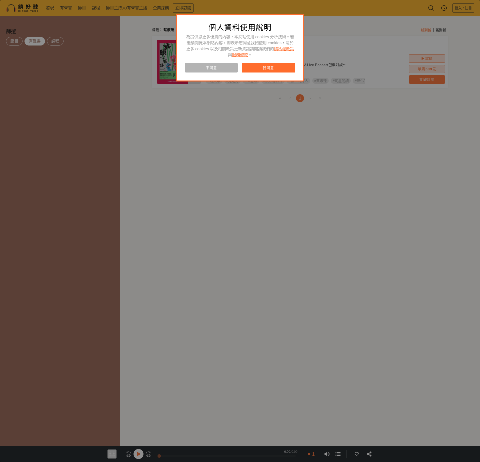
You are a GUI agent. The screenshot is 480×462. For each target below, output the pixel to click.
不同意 (211, 68)
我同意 (268, 68)
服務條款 (240, 55)
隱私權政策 (284, 49)
